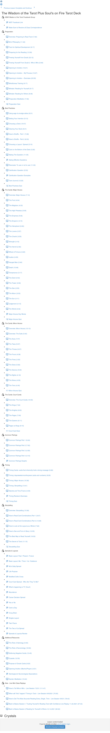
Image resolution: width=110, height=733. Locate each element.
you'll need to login (63, 724)
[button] (1, 2)
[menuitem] (1, 5)
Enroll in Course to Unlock (55, 727)
